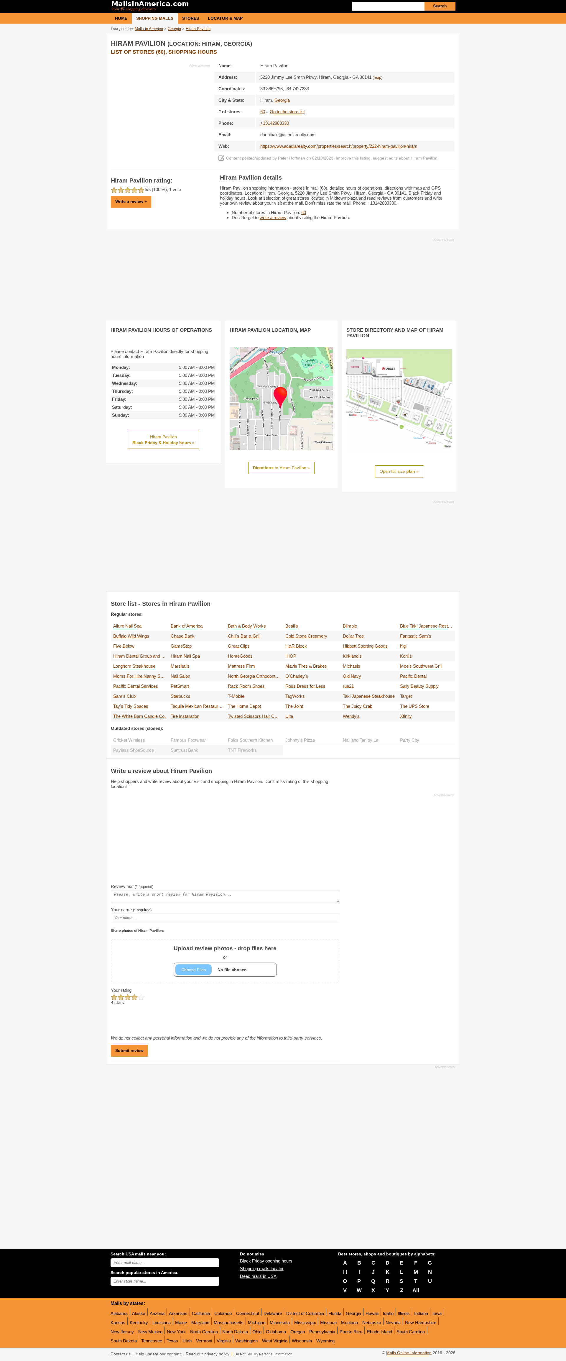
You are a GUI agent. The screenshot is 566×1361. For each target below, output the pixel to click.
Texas (172, 1340)
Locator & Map (225, 18)
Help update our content (158, 1354)
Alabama (119, 1313)
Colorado (223, 1313)
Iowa (437, 1313)
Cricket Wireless (129, 740)
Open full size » (399, 471)
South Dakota (124, 1340)
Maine (181, 1322)
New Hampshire (420, 1322)
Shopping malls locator (262, 1268)
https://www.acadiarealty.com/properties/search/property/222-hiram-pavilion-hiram (338, 146)
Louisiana (161, 1322)
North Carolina (204, 1331)
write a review (273, 217)
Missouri (328, 1322)
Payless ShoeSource (133, 750)
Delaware (273, 1313)
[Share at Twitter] (437, 42)
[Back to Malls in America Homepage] (197, 6)
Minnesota (280, 1322)
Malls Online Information (409, 1353)
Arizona (157, 1313)
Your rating (121, 990)
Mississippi (305, 1322)
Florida (334, 1313)
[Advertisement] (160, 109)
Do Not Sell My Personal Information (263, 1354)
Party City (409, 740)
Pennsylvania (322, 1331)
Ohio (256, 1331)
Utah (187, 1340)
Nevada (393, 1322)
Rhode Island (379, 1331)
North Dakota (235, 1331)
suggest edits (385, 158)
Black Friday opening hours (266, 1260)
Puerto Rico (351, 1331)
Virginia (224, 1340)
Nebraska (371, 1322)
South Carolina (410, 1331)
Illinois (404, 1313)
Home (121, 18)
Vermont (204, 1340)
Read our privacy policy (207, 1354)
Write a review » (131, 201)
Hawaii (372, 1313)
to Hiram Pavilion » (281, 467)
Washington (246, 1340)
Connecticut (247, 1313)
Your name (131, 909)
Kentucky (139, 1322)
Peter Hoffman (291, 158)
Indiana (421, 1313)
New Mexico (150, 1331)
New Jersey (122, 1331)
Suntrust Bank (184, 750)
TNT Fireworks (242, 750)
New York (176, 1331)
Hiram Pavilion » (163, 439)
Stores (190, 18)
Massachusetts (228, 1322)
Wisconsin (302, 1340)
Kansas (118, 1322)
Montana (349, 1322)
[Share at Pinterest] (450, 42)
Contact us (121, 1354)
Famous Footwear (188, 740)
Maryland (200, 1322)
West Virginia (274, 1340)
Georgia (353, 1313)
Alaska (138, 1313)
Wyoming (325, 1340)
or (225, 952)
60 (262, 111)
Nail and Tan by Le (360, 740)
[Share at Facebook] (425, 42)
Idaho (388, 1313)
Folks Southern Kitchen (250, 740)
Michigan (256, 1322)
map (377, 77)
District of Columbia (305, 1313)
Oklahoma (276, 1331)
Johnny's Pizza (300, 740)
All (415, 1290)
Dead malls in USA (258, 1276)
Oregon (297, 1331)
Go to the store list (287, 111)
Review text (132, 886)
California (201, 1313)
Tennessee (151, 1340)
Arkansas (178, 1313)
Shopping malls (154, 18)
